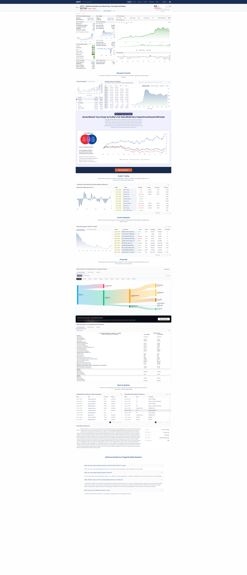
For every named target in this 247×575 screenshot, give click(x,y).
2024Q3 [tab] (117, 278)
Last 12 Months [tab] (86, 275)
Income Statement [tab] (81, 272)
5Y (128, 22)
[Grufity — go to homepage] (79, 2)
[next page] (167, 213)
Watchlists (151, 1)
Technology (166, 435)
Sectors (145, 1)
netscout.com (166, 432)
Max (131, 22)
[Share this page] (114, 11)
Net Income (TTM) (154, 85)
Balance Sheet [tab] (90, 272)
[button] (116, 187)
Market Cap (162, 85)
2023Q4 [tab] (133, 278)
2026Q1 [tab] (84, 278)
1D (116, 22)
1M (119, 22)
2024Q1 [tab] (128, 278)
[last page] (170, 213)
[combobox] (95, 2)
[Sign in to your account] (170, 1)
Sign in (164, 1)
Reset (169, 22)
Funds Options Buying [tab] (91, 229)
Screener (140, 1)
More (157, 1)
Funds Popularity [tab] (80, 229)
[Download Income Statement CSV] (169, 330)
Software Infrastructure (164, 437)
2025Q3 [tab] (95, 278)
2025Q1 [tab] (106, 278)
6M (124, 22)
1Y (126, 22)
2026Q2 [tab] (79, 278)
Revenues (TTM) (145, 85)
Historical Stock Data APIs (127, 82)
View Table (166, 269)
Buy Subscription (124, 170)
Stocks (129, 1)
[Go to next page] (121, 422)
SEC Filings (148, 50)
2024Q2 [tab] (123, 278)
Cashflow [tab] (98, 272)
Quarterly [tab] (79, 275)
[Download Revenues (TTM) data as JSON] (169, 82)
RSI (136, 50)
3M (121, 22)
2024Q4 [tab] (111, 278)
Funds (134, 1)
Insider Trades (142, 50)
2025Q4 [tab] (90, 278)
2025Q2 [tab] (101, 278)
